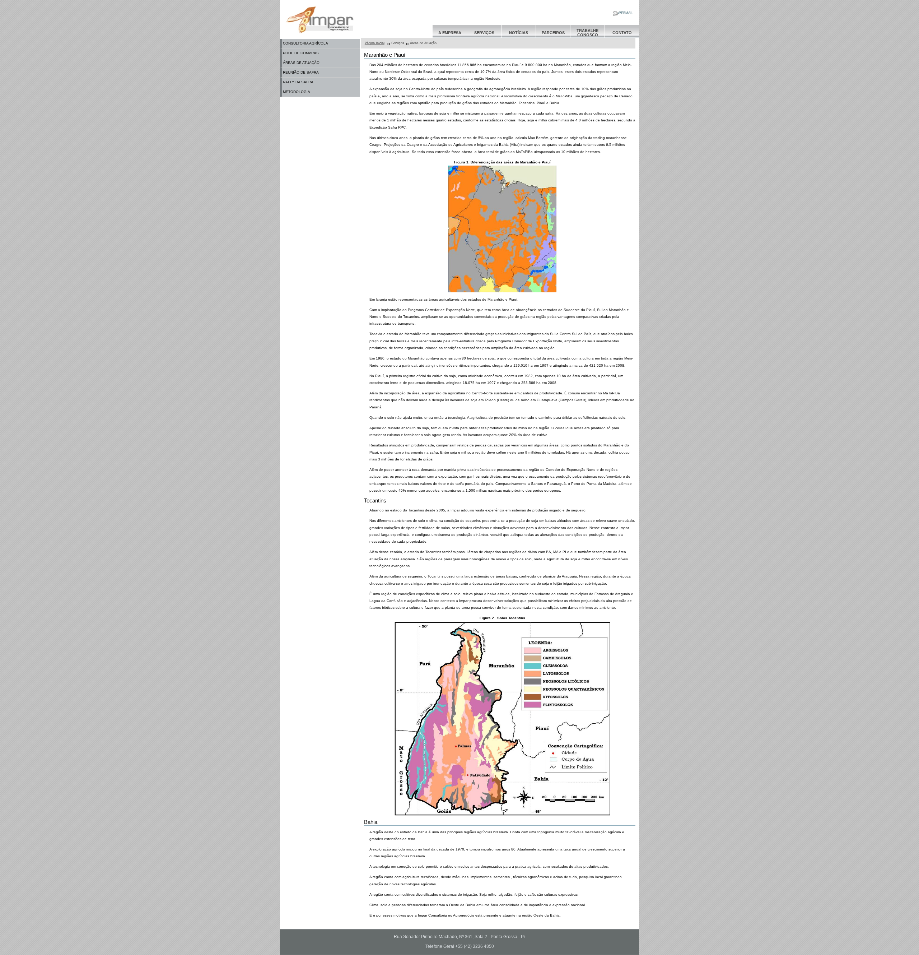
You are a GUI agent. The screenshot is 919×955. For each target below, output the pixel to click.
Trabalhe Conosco (587, 32)
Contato (622, 33)
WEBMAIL (625, 13)
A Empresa (449, 33)
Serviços (484, 33)
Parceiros (553, 33)
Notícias (518, 33)
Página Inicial (374, 43)
